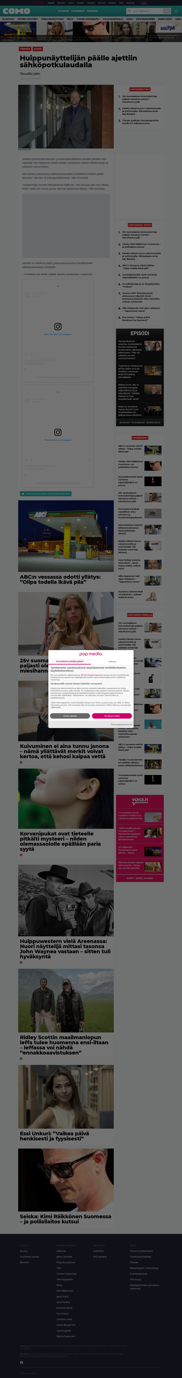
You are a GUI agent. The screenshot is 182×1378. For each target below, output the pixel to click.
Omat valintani (70, 716)
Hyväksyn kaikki (112, 716)
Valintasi (112, 661)
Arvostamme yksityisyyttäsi (69, 661)
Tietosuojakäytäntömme (121, 724)
